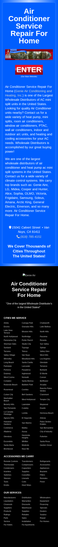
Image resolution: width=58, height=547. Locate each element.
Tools (6, 482)
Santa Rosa (45, 441)
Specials (43, 508)
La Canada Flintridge (8, 413)
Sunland (7, 348)
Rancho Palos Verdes (46, 389)
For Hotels (8, 525)
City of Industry (46, 432)
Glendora (8, 436)
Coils (24, 482)
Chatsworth (44, 323)
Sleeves (7, 478)
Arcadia (43, 385)
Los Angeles (45, 359)
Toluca (24, 351)
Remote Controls (11, 461)
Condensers (9, 468)
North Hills (44, 332)
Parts (6, 518)
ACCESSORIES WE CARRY (19, 456)
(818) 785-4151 (30, 236)
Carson (43, 377)
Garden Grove (46, 445)
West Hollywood (28, 399)
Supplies (25, 471)
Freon (42, 482)
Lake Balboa (45, 327)
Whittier (25, 441)
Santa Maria (9, 445)
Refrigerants (45, 461)
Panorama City (10, 340)
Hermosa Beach (47, 413)
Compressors (27, 465)
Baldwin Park (27, 385)
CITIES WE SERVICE (15, 318)
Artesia (43, 418)
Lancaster (26, 366)
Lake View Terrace (8, 331)
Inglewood (26, 373)
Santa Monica (27, 381)
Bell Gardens (27, 394)
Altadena (7, 432)
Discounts (26, 504)
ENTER (29, 70)
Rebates (25, 515)
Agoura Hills (9, 418)
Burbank (43, 370)
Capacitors (26, 468)
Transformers (27, 461)
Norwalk (25, 377)
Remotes (43, 478)
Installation (26, 521)
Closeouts (8, 504)
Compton (7, 381)
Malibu (25, 428)
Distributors (26, 498)
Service (7, 521)
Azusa (24, 432)
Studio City (26, 344)
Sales (24, 518)
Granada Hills (27, 327)
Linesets (25, 478)
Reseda (43, 340)
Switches (7, 475)
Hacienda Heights (26, 436)
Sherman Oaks (10, 344)
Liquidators (8, 501)
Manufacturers (10, 498)
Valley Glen (44, 351)
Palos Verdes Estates (45, 423)
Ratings (7, 515)
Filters (42, 475)
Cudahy (25, 408)
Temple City (45, 399)
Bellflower (44, 381)
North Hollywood (11, 336)
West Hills (44, 355)
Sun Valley (44, 344)
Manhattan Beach (8, 399)
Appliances (44, 468)
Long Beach (9, 362)
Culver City (8, 394)
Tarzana (7, 351)
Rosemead (8, 390)
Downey (7, 373)
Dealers (43, 511)
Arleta (6, 323)
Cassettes (26, 475)
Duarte (43, 408)
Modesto (25, 445)
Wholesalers (45, 498)
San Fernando (10, 408)
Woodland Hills (28, 359)
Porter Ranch (27, 340)
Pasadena (26, 370)
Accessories (45, 465)
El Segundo (27, 418)
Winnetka (8, 359)
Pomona (7, 370)
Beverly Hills (9, 404)
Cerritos (25, 390)
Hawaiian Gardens (8, 423)
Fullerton (43, 436)
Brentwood (8, 449)
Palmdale (8, 366)
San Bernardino (46, 428)
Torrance (43, 366)
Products (7, 511)
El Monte (43, 373)
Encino (7, 327)
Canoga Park (27, 323)
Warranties (26, 501)
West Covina (9, 377)
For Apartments (28, 525)
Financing (44, 504)
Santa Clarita (27, 362)
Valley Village (9, 355)
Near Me (25, 449)
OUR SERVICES (12, 492)
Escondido (8, 441)
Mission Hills (27, 332)
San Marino (27, 423)
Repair (43, 518)
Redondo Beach (10, 385)
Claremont (44, 394)
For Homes (44, 521)
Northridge (26, 336)
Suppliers (8, 508)
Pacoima (43, 336)
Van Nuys (26, 355)
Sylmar (43, 348)
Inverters (7, 471)
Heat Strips (26, 485)
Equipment (44, 501)
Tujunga (25, 348)
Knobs (6, 485)
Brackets (43, 471)
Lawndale (26, 404)
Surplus (43, 515)
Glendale (44, 362)
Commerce (8, 428)
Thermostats (9, 465)
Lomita (25, 413)
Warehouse (27, 508)
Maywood (44, 404)
